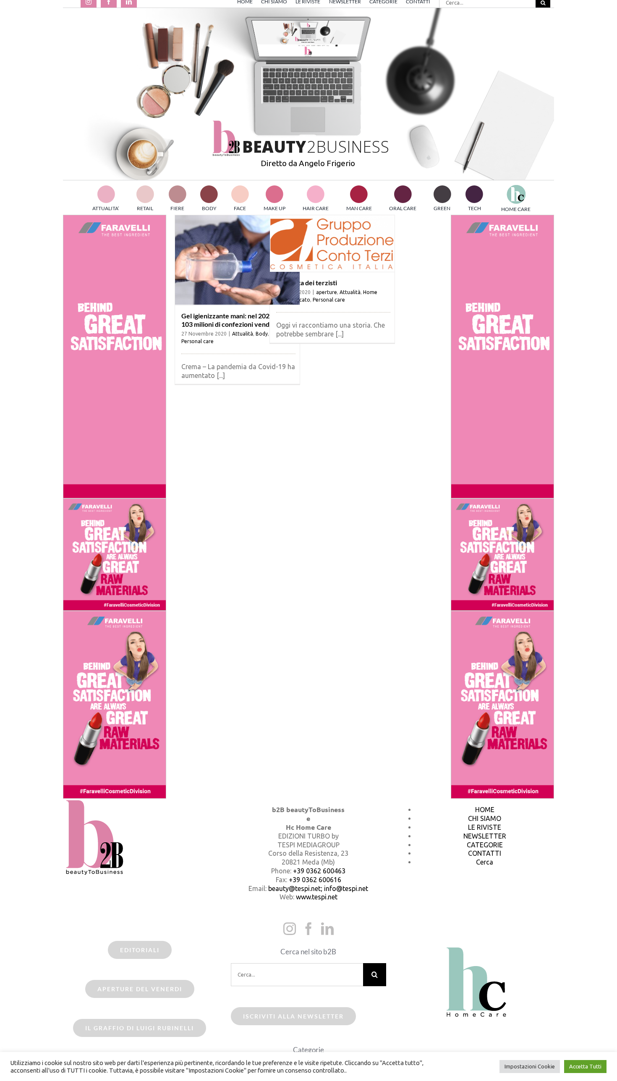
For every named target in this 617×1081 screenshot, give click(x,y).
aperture (326, 292)
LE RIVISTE (484, 827)
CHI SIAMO (484, 818)
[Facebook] (308, 928)
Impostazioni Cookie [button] (530, 1066)
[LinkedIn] (327, 928)
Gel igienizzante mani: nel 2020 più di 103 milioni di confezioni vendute (235, 320)
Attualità (242, 333)
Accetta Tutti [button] (585, 1066)
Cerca (484, 862)
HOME (484, 809)
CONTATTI (484, 853)
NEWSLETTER (484, 836)
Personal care (197, 341)
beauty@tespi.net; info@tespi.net (318, 888)
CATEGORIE (485, 845)
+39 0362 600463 (319, 871)
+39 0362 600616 (315, 879)
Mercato (300, 299)
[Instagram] (289, 928)
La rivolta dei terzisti (306, 283)
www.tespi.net (316, 897)
